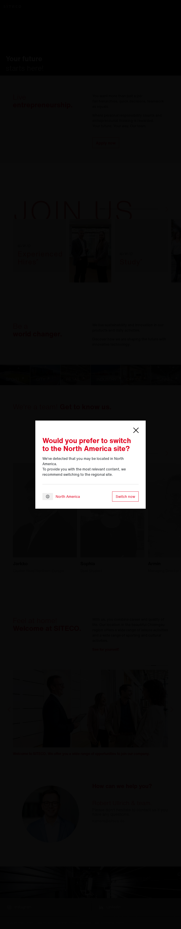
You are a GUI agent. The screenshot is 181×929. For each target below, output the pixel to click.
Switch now (125, 496)
